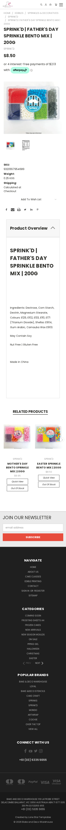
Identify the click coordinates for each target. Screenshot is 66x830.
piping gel (32, 644)
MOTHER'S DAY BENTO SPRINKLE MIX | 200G (17, 467)
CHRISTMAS (33, 653)
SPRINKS (33, 700)
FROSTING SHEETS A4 (33, 620)
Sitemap (33, 595)
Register (39, 590)
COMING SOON (33, 615)
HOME (33, 567)
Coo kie (33, 719)
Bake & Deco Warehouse (33, 681)
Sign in (25, 590)
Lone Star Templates (39, 817)
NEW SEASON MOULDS (33, 634)
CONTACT (33, 586)
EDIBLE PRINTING (33, 581)
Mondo (33, 710)
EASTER (33, 658)
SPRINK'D (33, 705)
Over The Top (33, 724)
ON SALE (33, 639)
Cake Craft (33, 695)
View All (33, 729)
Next (62, 439)
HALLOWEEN (33, 648)
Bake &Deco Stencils (33, 691)
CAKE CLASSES (33, 576)
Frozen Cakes (33, 625)
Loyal (33, 686)
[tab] (33, 228)
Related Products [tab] (30, 411)
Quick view (17, 481)
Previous (4, 439)
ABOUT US (33, 571)
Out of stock (17, 488)
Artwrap (33, 714)
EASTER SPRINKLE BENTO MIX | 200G (48, 465)
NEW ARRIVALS (33, 629)
